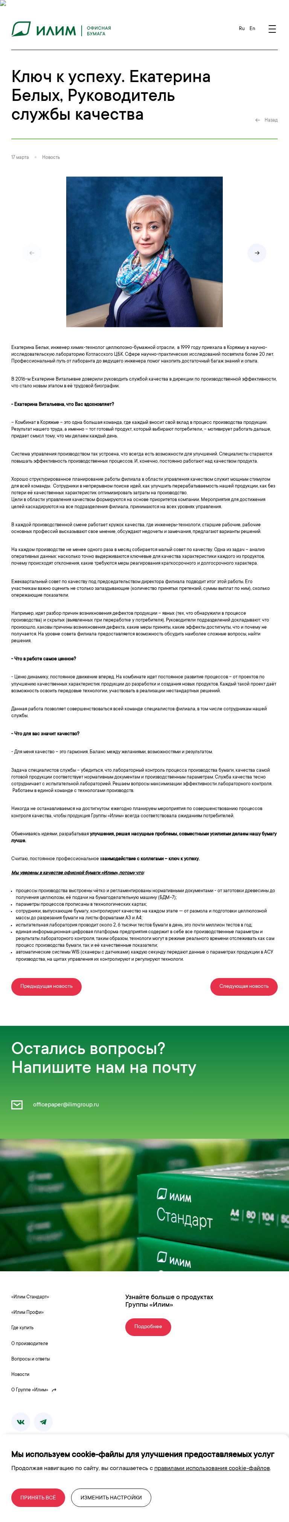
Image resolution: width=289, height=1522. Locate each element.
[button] (257, 253)
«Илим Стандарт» (30, 1297)
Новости (20, 1374)
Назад (271, 120)
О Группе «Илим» (29, 1390)
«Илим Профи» (27, 1312)
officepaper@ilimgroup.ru (65, 1105)
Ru (242, 29)
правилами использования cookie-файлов (212, 1468)
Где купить (22, 1328)
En (252, 29)
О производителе (29, 1344)
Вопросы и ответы (30, 1359)
